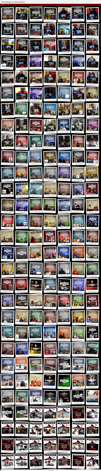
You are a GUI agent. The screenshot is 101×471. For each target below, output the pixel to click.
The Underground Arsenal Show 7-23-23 (39, 339)
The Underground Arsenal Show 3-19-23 (68, 371)
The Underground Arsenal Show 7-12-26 (11, 36)
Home (8, 4)
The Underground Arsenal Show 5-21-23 (38, 355)
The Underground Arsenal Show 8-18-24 (25, 244)
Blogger (53, 470)
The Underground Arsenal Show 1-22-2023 (53, 387)
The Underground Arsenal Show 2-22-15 (67, 452)
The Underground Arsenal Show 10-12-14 (82, 468)
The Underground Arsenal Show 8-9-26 (39, 20)
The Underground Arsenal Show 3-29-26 (67, 69)
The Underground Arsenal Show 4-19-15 (11, 452)
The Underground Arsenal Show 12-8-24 (68, 212)
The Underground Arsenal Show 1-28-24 (39, 292)
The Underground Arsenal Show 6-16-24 (25, 260)
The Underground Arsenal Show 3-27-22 (10, 419)
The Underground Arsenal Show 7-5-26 (25, 36)
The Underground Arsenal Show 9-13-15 (82, 419)
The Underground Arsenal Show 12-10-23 (82, 292)
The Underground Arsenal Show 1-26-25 (11, 212)
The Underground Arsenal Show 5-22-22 (81, 403)
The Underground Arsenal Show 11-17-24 (81, 212)
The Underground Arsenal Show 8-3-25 (25, 164)
